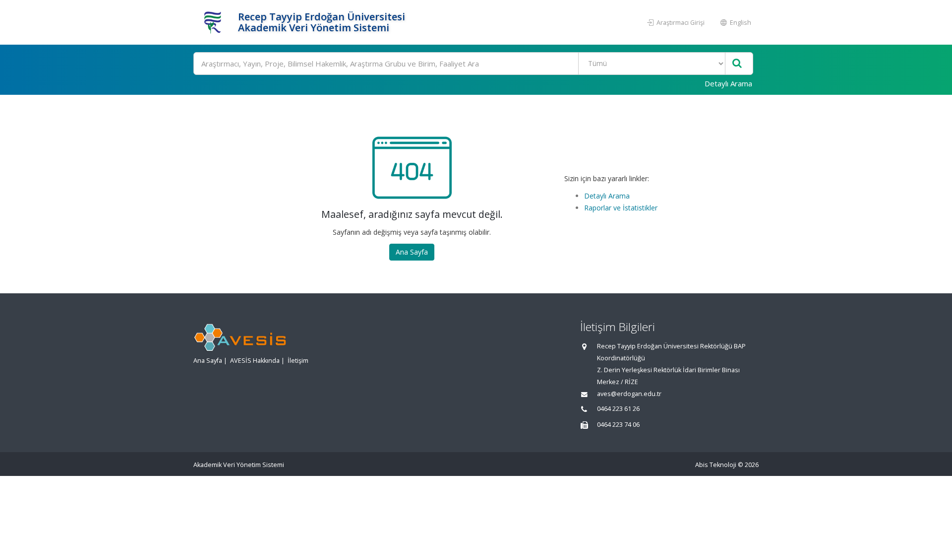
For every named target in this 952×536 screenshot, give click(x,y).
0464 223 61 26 (618, 408)
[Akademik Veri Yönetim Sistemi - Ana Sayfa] (214, 22)
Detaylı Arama (728, 83)
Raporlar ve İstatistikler (620, 207)
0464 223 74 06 (618, 424)
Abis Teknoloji (715, 465)
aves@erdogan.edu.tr (629, 394)
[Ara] (737, 64)
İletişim (298, 360)
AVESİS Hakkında (255, 360)
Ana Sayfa (412, 252)
